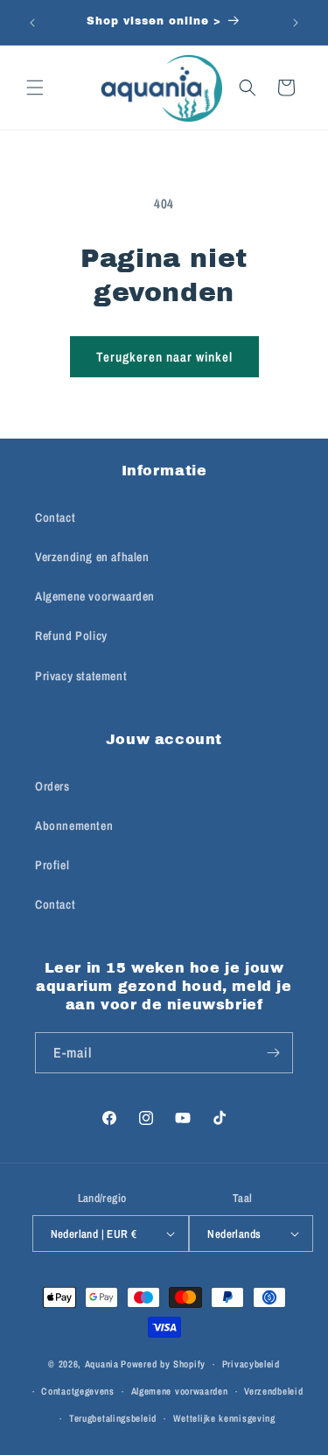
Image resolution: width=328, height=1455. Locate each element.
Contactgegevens (78, 1391)
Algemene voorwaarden (95, 596)
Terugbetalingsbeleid (113, 1418)
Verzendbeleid (273, 1391)
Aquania (102, 1364)
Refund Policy (71, 635)
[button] (35, 87)
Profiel (52, 865)
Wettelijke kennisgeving (224, 1418)
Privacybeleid (251, 1364)
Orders (52, 786)
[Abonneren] (273, 1052)
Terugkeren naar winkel (164, 357)
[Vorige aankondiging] (32, 23)
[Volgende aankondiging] (295, 23)
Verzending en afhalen (92, 557)
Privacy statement (81, 676)
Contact (55, 517)
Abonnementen (74, 825)
